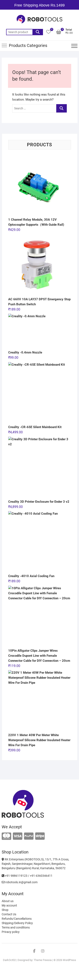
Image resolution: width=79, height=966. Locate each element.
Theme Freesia (43, 960)
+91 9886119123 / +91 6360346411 (28, 875)
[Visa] (17, 836)
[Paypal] (28, 836)
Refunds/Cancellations (17, 918)
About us (7, 901)
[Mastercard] (6, 836)
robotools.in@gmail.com (21, 882)
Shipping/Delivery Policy (17, 923)
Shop (5, 910)
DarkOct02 (9, 960)
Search (37, 32)
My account (9, 905)
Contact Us (9, 914)
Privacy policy (11, 932)
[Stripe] (40, 836)
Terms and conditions (16, 927)
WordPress (69, 960)
